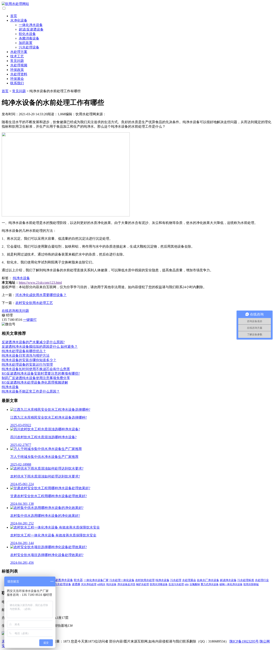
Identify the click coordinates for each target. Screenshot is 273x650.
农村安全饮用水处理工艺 (34, 303)
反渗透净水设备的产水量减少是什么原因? (33, 342)
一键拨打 (30, 319)
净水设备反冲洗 (126, 584)
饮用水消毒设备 (159, 584)
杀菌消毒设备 (29, 38)
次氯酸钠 (195, 584)
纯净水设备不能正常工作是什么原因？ (31, 391)
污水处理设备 (29, 47)
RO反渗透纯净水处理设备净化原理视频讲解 (35, 382)
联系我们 (17, 83)
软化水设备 (27, 34)
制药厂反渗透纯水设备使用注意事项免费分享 (36, 378)
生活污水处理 (176, 584)
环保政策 (17, 70)
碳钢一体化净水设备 (231, 584)
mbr (187, 584)
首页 (13, 16)
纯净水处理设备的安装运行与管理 (27, 364)
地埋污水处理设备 (60, 584)
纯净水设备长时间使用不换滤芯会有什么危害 (36, 369)
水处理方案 (18, 52)
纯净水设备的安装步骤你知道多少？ (29, 360)
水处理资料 (18, 74)
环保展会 (17, 78)
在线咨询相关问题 (15, 311)
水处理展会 (189, 580)
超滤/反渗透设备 (31, 29)
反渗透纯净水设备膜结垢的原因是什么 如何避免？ (40, 346)
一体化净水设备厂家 (96, 580)
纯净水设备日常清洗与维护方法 (25, 355)
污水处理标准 (245, 580)
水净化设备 (18, 20)
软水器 (78, 580)
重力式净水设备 (210, 584)
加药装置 (25, 43)
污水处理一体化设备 (121, 580)
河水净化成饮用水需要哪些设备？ (41, 295)
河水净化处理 (88, 584)
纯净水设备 (21, 278)
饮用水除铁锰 (251, 584)
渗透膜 (76, 584)
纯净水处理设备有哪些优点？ (24, 351)
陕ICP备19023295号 (244, 641)
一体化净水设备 (31, 25)
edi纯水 (101, 584)
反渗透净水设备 (62, 580)
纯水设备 (111, 584)
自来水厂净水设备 (208, 580)
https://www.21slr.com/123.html (40, 282)
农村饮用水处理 (145, 580)
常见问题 (17, 61)
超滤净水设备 (228, 580)
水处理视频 (18, 65)
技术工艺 (17, 56)
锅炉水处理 (142, 584)
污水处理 (175, 580)
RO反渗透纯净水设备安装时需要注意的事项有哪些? (41, 373)
